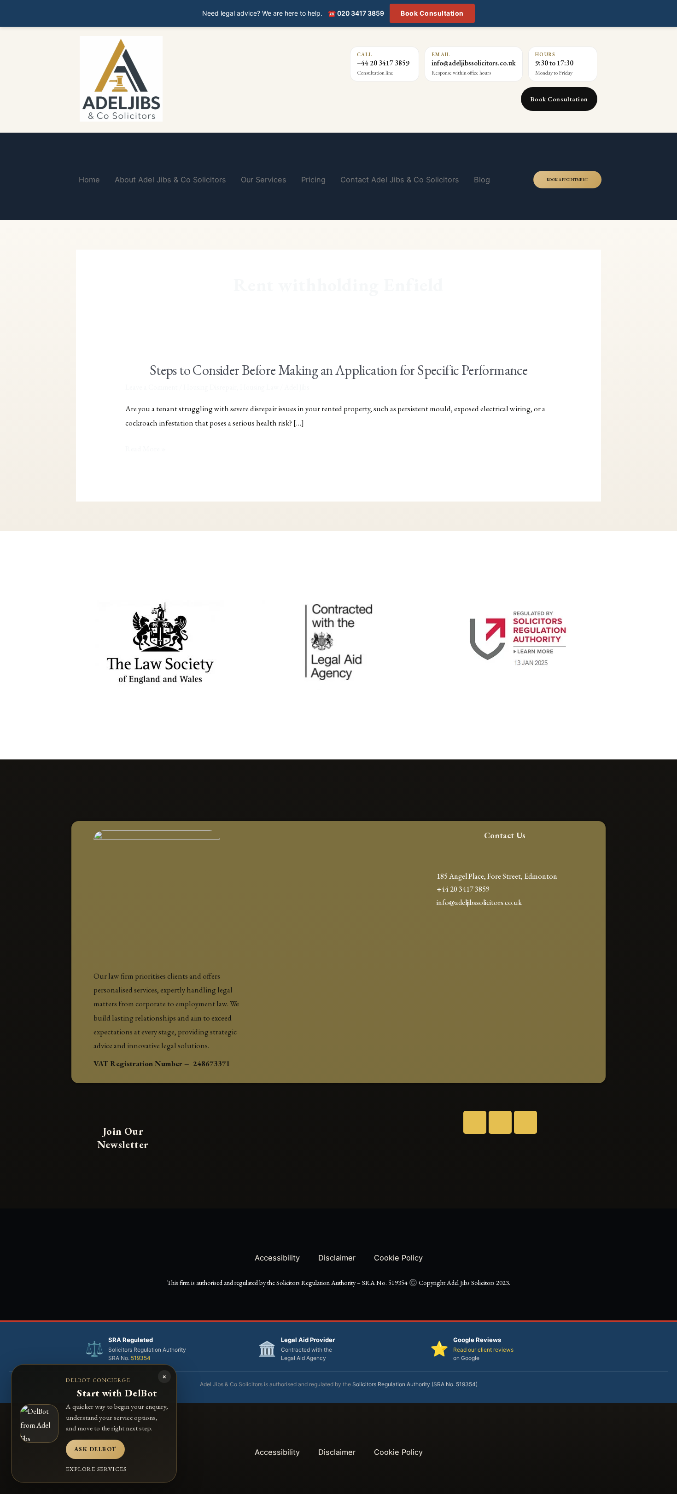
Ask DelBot (95, 1449)
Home (89, 179)
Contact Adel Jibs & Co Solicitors (399, 179)
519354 (141, 1357)
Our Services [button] (263, 179)
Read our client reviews (483, 1349)
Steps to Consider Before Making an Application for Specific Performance (338, 370)
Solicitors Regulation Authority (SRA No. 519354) (415, 1384)
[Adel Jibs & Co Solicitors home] (173, 79)
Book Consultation (432, 13)
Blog (482, 179)
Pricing (313, 179)
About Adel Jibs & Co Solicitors (170, 179)
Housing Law (259, 387)
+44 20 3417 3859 (383, 62)
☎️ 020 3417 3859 (356, 13)
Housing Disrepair (210, 387)
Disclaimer (337, 1257)
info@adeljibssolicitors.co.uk (474, 62)
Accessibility (277, 1257)
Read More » (145, 449)
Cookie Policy (398, 1257)
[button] (81, 642)
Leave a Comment (151, 387)
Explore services (96, 1469)
